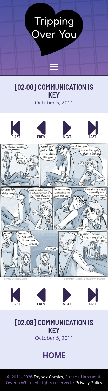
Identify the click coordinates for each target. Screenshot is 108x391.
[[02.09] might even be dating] (67, 129)
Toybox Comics (48, 377)
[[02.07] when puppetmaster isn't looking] (41, 129)
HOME (54, 355)
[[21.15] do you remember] (92, 129)
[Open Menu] (54, 66)
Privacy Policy (88, 382)
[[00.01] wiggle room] (15, 129)
